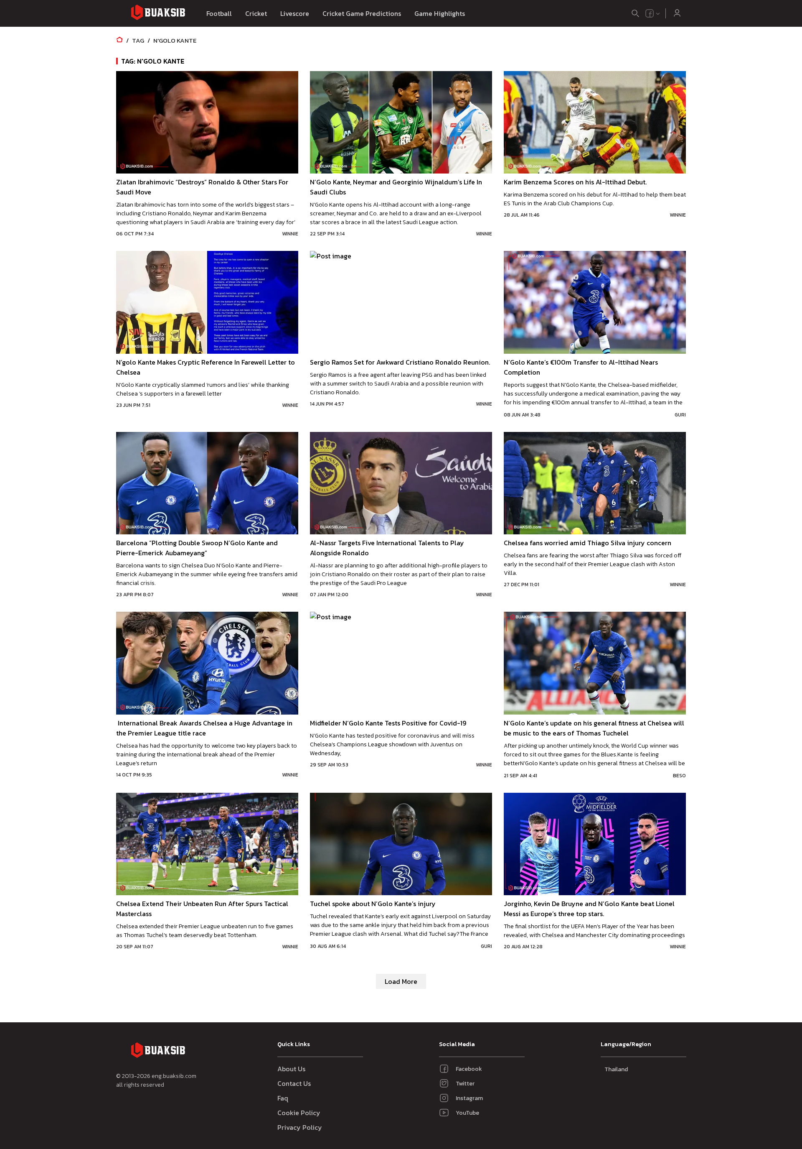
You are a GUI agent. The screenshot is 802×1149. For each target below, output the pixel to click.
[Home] (119, 40)
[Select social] (652, 13)
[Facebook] (650, 13)
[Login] (677, 13)
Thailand (616, 1069)
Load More (401, 981)
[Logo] (158, 13)
